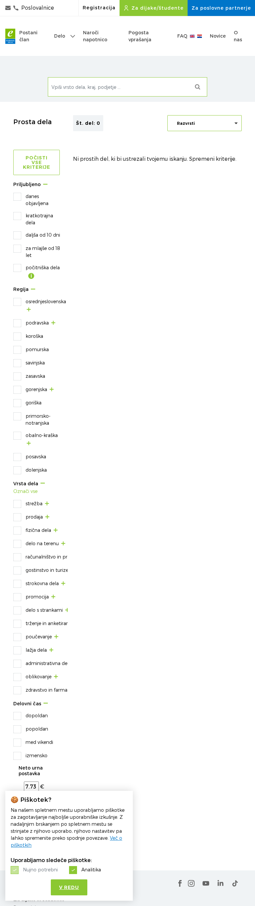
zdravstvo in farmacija (50, 690)
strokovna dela (42, 583)
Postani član (28, 36)
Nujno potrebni (40, 869)
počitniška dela (43, 267)
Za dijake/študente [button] (157, 8)
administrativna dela (48, 663)
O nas (238, 36)
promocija (37, 596)
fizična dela (38, 530)
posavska (36, 456)
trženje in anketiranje (49, 623)
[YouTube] (205, 883)
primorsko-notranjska (38, 419)
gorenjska (36, 389)
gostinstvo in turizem (49, 570)
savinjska (35, 362)
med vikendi (39, 742)
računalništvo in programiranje (60, 557)
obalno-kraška (42, 435)
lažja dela (36, 650)
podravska (37, 323)
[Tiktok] (235, 883)
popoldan (37, 729)
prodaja (34, 517)
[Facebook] (180, 883)
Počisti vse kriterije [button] (36, 162)
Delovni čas (27, 704)
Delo (59, 36)
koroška (34, 336)
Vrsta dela (25, 484)
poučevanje (39, 636)
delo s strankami (44, 610)
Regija (21, 289)
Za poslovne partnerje (221, 8)
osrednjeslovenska (46, 301)
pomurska (37, 349)
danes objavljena (37, 199)
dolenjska (36, 470)
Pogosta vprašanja (139, 36)
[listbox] (204, 123)
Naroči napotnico (95, 36)
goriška (34, 402)
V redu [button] (69, 887)
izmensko (36, 755)
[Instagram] (191, 883)
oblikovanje (38, 676)
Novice (218, 36)
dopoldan (37, 715)
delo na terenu (42, 543)
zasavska (35, 376)
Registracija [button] (99, 8)
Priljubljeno (27, 184)
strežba (34, 503)
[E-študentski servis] (10, 36)
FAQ (182, 36)
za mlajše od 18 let (43, 251)
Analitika (91, 869)
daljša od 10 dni (43, 235)
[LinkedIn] (220, 883)
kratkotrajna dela (39, 219)
